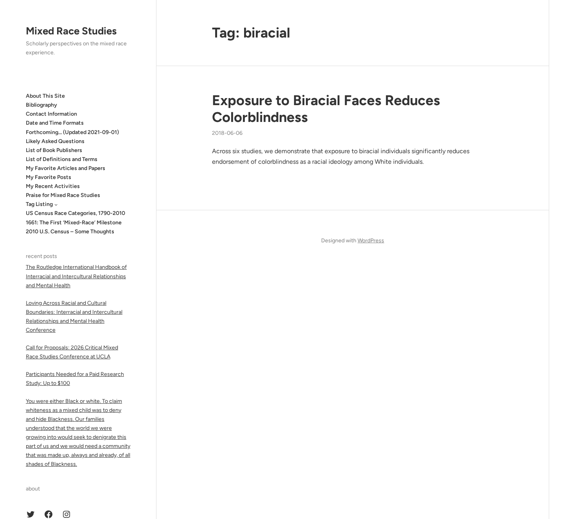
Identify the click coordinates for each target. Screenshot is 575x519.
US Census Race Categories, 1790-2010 (75, 213)
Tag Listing (39, 204)
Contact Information (51, 114)
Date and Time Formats (55, 123)
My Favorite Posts (48, 177)
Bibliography (41, 105)
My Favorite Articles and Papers (65, 168)
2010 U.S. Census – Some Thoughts (70, 231)
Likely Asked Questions (55, 141)
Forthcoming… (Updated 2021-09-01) (72, 132)
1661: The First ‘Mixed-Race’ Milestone (74, 222)
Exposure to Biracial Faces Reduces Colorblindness (326, 108)
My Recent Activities (53, 186)
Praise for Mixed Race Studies (63, 195)
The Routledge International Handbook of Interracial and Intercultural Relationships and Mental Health (76, 276)
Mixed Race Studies (71, 31)
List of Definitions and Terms (61, 159)
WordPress (371, 240)
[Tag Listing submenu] (56, 204)
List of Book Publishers (54, 150)
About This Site (45, 96)
